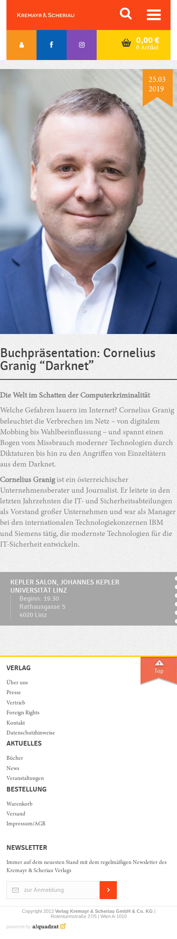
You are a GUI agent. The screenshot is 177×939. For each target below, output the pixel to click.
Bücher (14, 758)
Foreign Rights (23, 713)
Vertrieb (15, 703)
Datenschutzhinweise (30, 733)
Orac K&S (56, 15)
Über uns (17, 683)
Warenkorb (19, 804)
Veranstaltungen (25, 779)
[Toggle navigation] (153, 14)
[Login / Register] (21, 45)
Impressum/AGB (26, 824)
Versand (15, 814)
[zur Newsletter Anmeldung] (108, 897)
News (12, 769)
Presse (13, 693)
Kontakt (15, 723)
